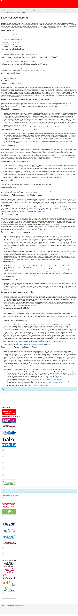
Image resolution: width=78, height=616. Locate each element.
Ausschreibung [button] (19, 10)
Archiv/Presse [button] (72, 10)
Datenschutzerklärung (9, 12)
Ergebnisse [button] (36, 10)
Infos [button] (43, 10)
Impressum (59, 10)
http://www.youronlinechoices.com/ (60, 208)
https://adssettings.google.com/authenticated (51, 379)
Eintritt (65, 10)
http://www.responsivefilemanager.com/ (40, 385)
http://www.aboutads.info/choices (66, 343)
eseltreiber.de (21, 605)
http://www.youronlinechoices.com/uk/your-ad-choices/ (30, 344)
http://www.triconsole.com (61, 384)
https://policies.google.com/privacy (26, 379)
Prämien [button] (28, 10)
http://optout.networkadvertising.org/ (25, 343)
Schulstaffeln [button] (50, 10)
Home (12, 10)
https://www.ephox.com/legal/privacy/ (55, 382)
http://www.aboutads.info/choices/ (35, 208)
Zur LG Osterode (21, 12)
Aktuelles (6, 10)
